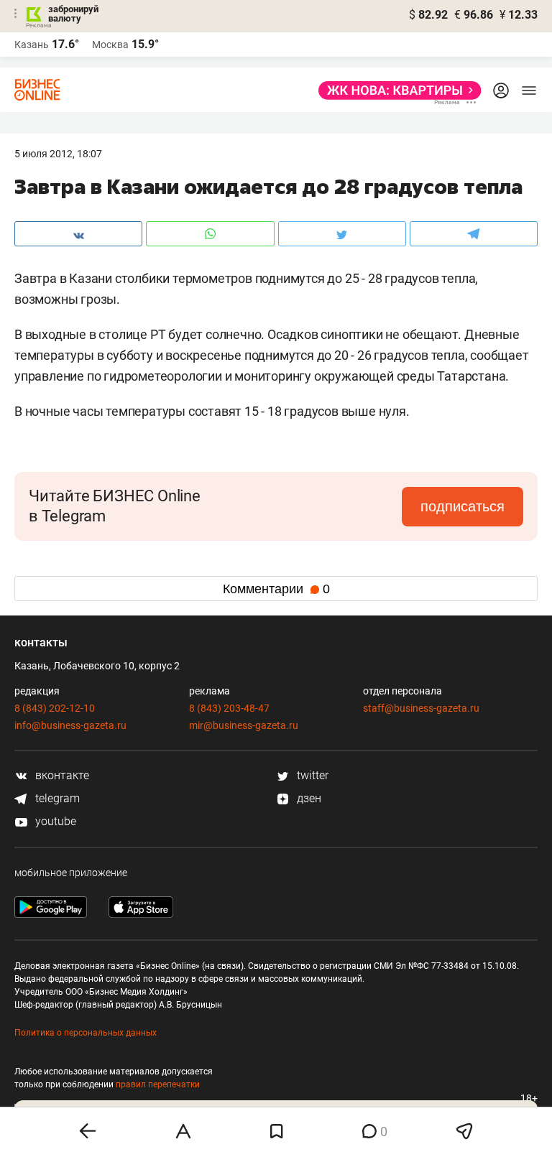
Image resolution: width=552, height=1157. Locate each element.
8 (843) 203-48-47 (229, 708)
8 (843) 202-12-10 (54, 708)
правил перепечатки (158, 1084)
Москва (110, 44)
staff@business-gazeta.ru (421, 708)
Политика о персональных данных (85, 1033)
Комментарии (276, 589)
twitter (311, 775)
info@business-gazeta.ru (70, 725)
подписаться (462, 506)
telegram (56, 798)
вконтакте (60, 775)
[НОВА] (396, 90)
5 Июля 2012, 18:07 (58, 153)
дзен (307, 798)
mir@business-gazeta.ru (243, 725)
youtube (54, 821)
